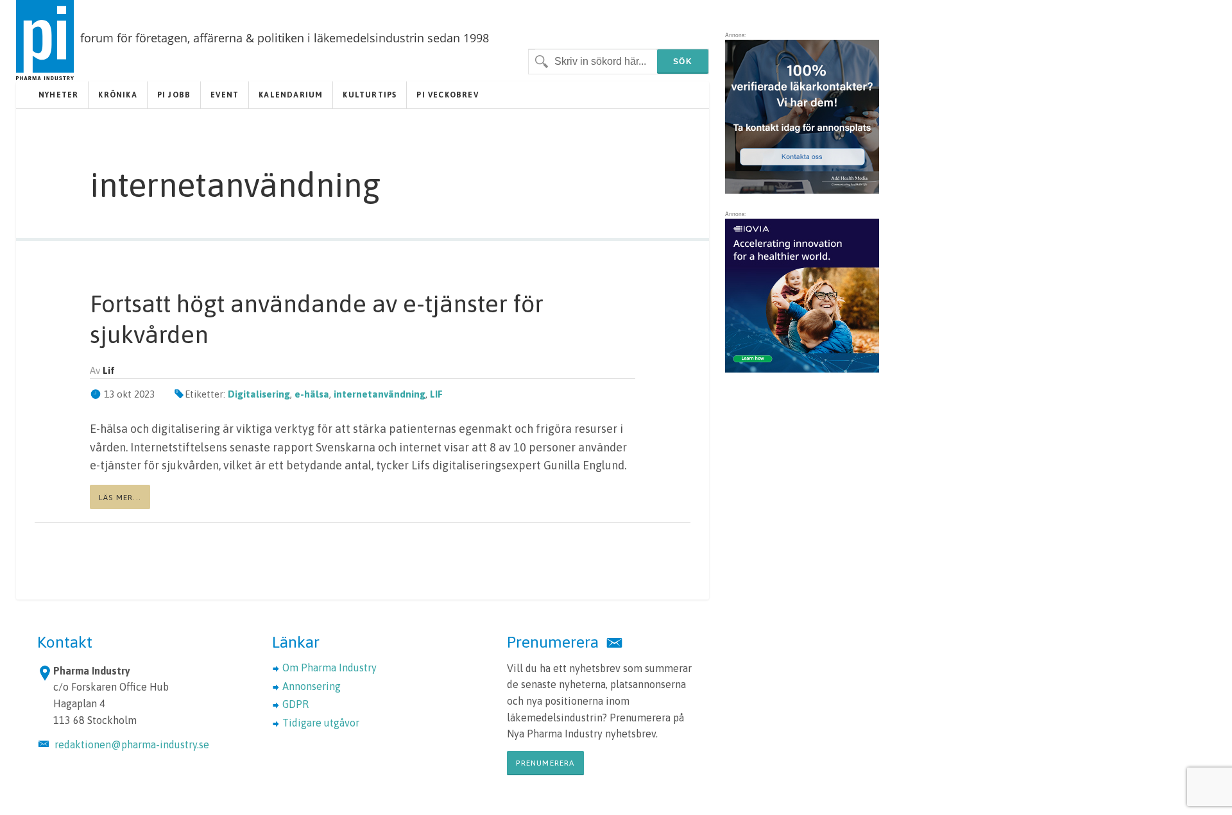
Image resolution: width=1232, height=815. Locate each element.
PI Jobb (174, 94)
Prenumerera (545, 763)
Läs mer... (120, 497)
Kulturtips (370, 94)
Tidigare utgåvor (320, 722)
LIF (436, 394)
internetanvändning (379, 394)
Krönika (117, 94)
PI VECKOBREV (447, 94)
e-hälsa (312, 394)
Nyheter (58, 94)
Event (224, 94)
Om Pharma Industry (329, 667)
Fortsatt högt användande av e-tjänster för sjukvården (316, 319)
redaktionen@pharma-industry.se (132, 744)
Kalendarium (291, 94)
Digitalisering (259, 394)
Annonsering (311, 686)
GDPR (295, 704)
